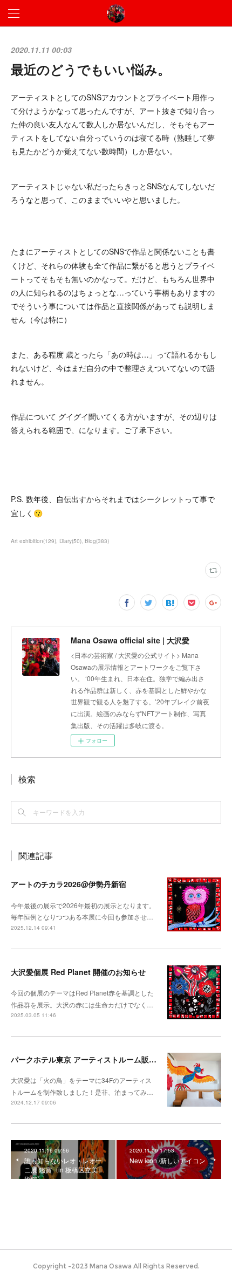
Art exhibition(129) (33, 541)
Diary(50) (70, 541)
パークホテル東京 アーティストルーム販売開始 (91, 1059)
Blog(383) (97, 541)
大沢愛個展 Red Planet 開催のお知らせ (78, 971)
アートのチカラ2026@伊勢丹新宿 (68, 884)
